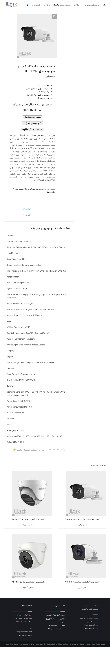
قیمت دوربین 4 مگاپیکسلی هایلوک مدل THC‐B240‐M (82, 519)
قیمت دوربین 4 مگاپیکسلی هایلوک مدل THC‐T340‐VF (28, 519)
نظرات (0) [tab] (27, 215)
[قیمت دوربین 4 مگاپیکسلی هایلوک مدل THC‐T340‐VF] (32, 473)
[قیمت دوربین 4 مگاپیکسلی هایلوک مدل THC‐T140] (32, 535)
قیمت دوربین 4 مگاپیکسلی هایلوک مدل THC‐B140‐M (82, 582)
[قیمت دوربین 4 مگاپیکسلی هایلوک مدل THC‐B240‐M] (86, 473)
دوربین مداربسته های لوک (44, 135)
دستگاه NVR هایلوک (90, 628)
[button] (27, 5)
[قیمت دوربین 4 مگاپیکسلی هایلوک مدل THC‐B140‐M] (86, 535)
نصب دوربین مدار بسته (56, 628)
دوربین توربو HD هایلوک (89, 618)
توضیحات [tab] (27, 209)
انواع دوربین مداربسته (57, 625)
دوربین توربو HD (31, 189)
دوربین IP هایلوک (91, 621)
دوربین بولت (44, 189)
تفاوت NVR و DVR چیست (55, 615)
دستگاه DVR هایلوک (90, 625)
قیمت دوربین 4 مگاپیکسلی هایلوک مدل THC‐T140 (28, 582)
